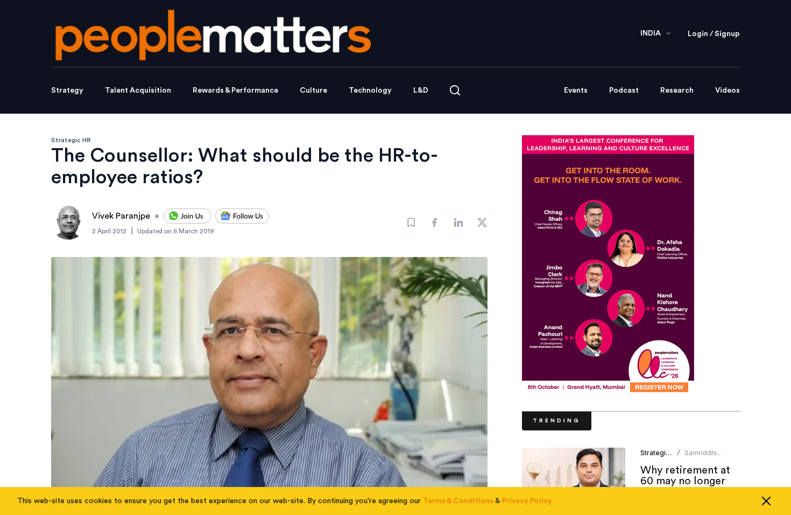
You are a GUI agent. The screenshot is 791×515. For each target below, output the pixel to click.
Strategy (67, 90)
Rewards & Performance (235, 90)
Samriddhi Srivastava (701, 457)
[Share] (434, 222)
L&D (420, 90)
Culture (313, 90)
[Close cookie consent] (766, 501)
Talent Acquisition (138, 90)
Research (677, 90)
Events (576, 90)
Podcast (624, 90)
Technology (370, 90)
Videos (727, 90)
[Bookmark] (411, 222)
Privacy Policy (527, 501)
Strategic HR (71, 140)
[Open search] (455, 90)
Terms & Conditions (458, 501)
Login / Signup (714, 34)
